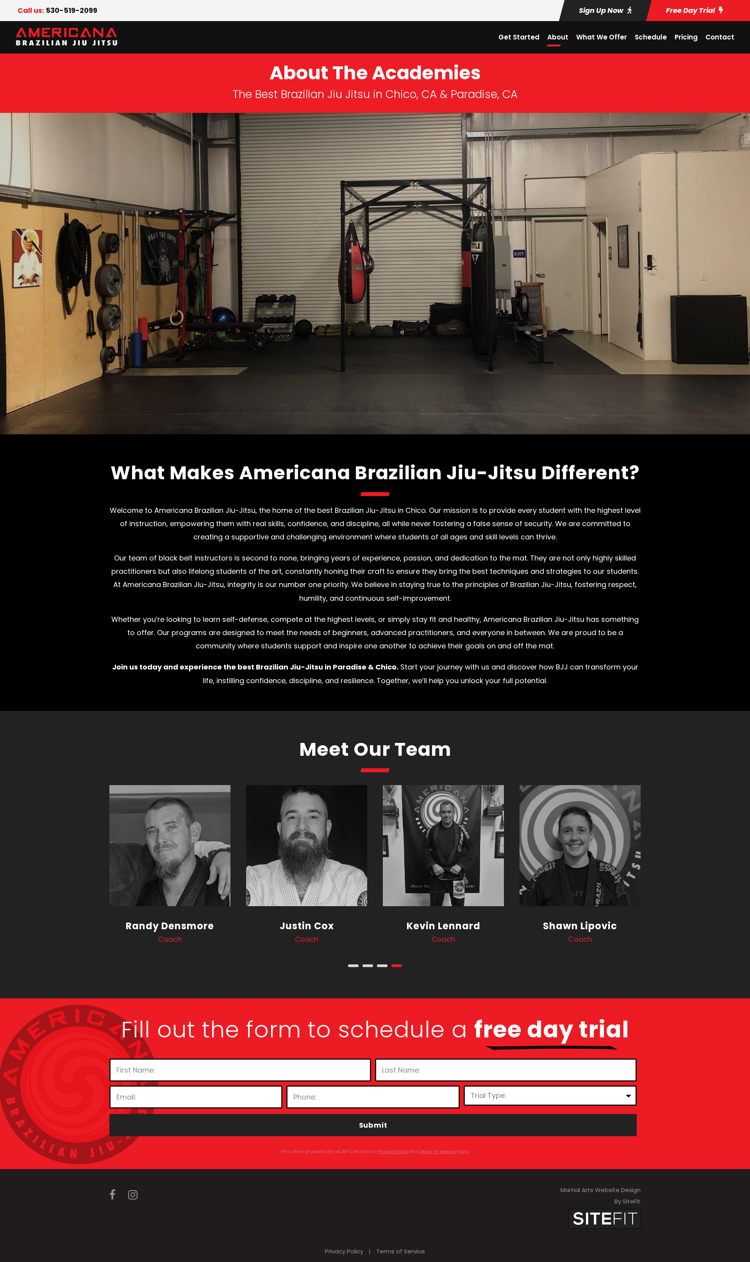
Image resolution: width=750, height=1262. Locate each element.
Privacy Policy (344, 1251)
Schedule (651, 37)
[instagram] (133, 1195)
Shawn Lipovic (580, 925)
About (557, 37)
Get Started (518, 37)
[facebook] (112, 1195)
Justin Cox (307, 925)
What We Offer (601, 37)
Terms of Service (400, 1251)
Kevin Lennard (443, 925)
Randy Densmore (170, 925)
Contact (719, 37)
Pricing (686, 37)
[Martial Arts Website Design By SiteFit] (605, 1218)
